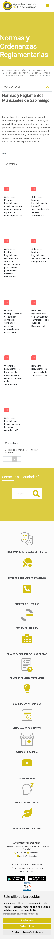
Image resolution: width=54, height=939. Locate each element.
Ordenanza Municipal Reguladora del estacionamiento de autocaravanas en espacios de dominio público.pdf (13, 206)
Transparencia (38, 70)
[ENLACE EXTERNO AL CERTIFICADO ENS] (27, 887)
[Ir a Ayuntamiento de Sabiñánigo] (19, 6)
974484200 (21, 853)
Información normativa (17, 73)
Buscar (36, 493)
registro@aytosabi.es (28, 856)
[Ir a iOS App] (36, 878)
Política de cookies (27, 872)
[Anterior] (5, 459)
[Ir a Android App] (16, 878)
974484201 (34, 853)
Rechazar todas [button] (27, 926)
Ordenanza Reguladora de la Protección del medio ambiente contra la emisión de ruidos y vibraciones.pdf (13, 375)
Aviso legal (37, 865)
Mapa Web (25, 865)
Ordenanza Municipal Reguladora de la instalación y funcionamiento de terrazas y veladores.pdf (40, 206)
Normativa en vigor (41, 73)
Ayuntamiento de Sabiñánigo (15, 70)
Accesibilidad (37, 868)
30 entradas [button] (10, 443)
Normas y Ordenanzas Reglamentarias (24, 76)
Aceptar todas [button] (27, 920)
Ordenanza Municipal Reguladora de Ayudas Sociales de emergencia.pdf (40, 255)
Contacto (14, 865)
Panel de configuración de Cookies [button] (27, 932)
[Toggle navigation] (47, 6)
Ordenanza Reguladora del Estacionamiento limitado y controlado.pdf (12, 424)
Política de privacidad (19, 868)
